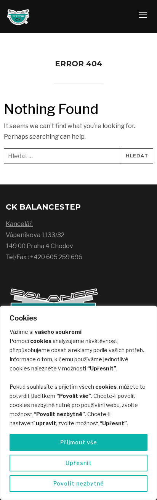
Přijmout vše (78, 442)
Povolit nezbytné (78, 483)
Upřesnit (79, 463)
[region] (78, 403)
